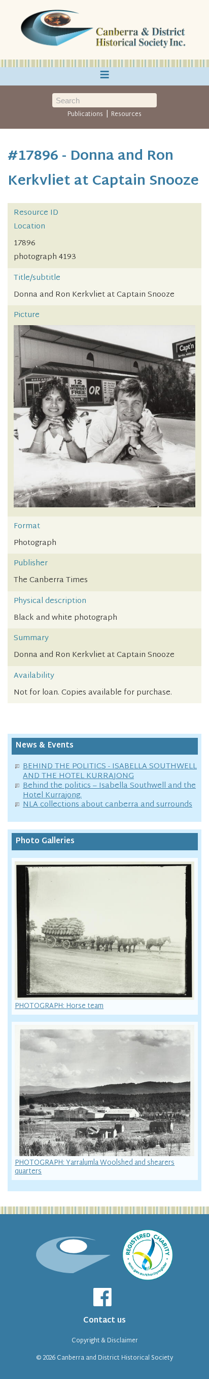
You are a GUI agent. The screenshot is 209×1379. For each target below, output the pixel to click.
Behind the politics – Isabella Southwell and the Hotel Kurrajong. (109, 790)
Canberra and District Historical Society (115, 1358)
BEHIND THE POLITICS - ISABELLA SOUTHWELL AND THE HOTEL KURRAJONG (110, 771)
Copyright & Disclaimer (105, 1340)
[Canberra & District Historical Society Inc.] (104, 30)
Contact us (104, 1321)
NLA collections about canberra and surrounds (107, 805)
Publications (85, 114)
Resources (126, 114)
